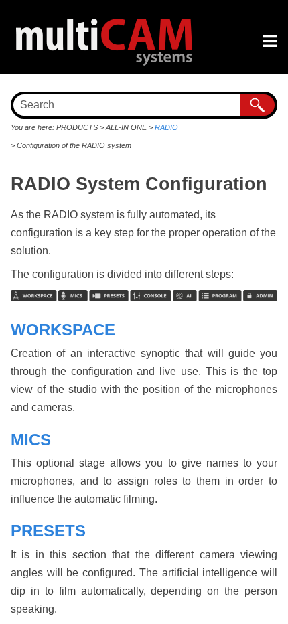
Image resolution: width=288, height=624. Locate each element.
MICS (31, 440)
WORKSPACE (63, 330)
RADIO (166, 127)
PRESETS (48, 531)
